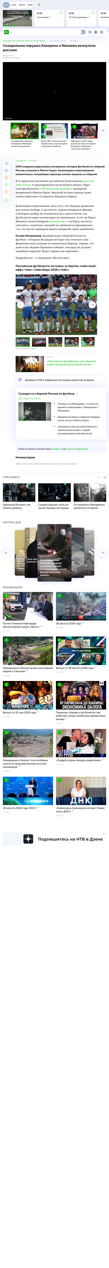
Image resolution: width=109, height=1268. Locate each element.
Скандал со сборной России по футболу (24, 41)
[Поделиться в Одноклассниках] (6, 177)
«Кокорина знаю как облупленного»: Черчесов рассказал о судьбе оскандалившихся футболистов (77, 430)
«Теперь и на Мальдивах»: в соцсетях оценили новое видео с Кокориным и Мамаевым (77, 407)
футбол (33, 161)
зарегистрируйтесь (77, 449)
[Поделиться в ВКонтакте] (6, 170)
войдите (57, 449)
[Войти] (95, 32)
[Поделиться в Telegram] (6, 163)
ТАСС (34, 349)
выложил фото (58, 221)
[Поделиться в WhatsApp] (6, 185)
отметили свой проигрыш (56, 189)
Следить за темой (31, 399)
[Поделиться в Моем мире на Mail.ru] (6, 192)
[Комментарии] (6, 200)
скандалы (21, 161)
